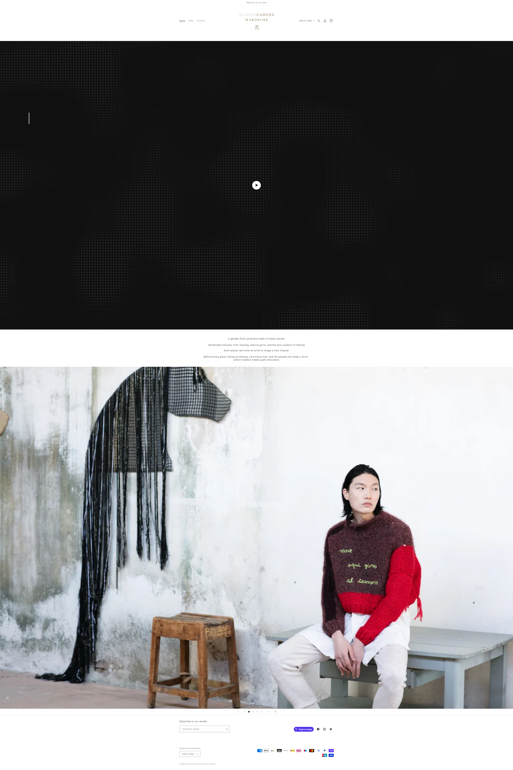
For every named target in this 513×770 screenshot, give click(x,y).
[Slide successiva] (268, 712)
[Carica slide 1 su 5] (245, 712)
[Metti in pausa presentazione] (275, 712)
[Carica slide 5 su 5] (261, 712)
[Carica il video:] (256, 185)
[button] (319, 21)
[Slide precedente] (238, 712)
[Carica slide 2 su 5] (249, 712)
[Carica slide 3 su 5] (253, 712)
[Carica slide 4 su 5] (257, 712)
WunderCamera (192, 764)
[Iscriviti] (227, 729)
